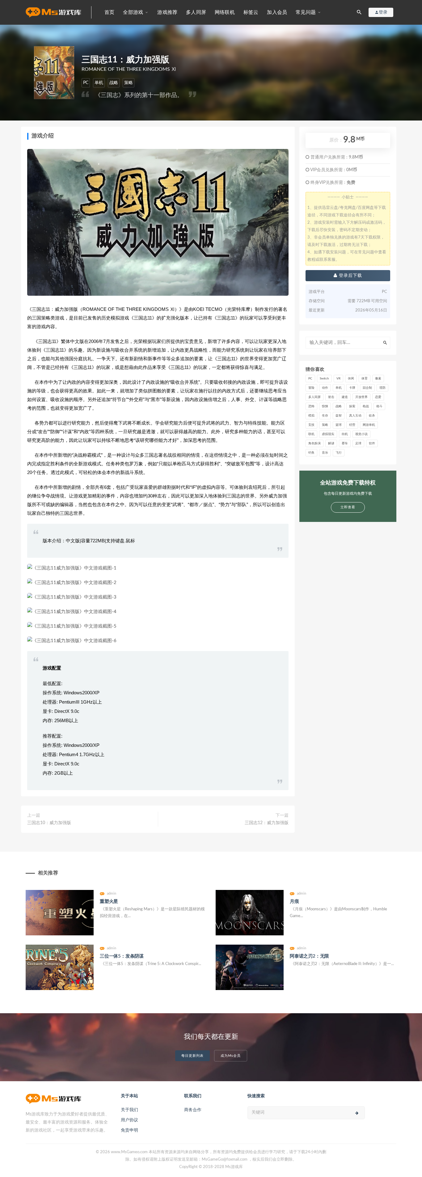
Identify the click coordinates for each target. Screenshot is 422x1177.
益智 (338, 415)
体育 (364, 378)
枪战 (366, 406)
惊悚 (325, 406)
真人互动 (355, 415)
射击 (331, 397)
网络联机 (225, 12)
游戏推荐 (167, 12)
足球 (358, 443)
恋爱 (378, 397)
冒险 (311, 387)
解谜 (331, 443)
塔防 (382, 387)
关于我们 (129, 1110)
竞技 (311, 424)
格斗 (379, 406)
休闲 (351, 378)
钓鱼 (311, 452)
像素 (378, 378)
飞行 (338, 452)
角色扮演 (314, 443)
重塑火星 (109, 901)
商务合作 (192, 1110)
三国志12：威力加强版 (267, 823)
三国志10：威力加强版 (49, 823)
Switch (324, 378)
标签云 (251, 12)
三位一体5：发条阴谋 (122, 956)
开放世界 (361, 397)
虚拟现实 (328, 434)
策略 (128, 83)
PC (85, 83)
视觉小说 (361, 434)
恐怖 (311, 406)
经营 (352, 424)
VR (338, 378)
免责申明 (129, 1130)
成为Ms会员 (231, 1055)
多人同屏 (196, 12)
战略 (113, 83)
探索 (352, 406)
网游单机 (369, 424)
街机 (345, 434)
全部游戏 (133, 12)
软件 (372, 443)
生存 (325, 415)
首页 (109, 12)
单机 (99, 83)
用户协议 (129, 1120)
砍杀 (372, 415)
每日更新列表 (192, 1055)
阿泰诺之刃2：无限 (309, 956)
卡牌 (352, 387)
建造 (345, 397)
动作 (325, 387)
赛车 (345, 443)
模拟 (311, 415)
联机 (311, 434)
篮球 (338, 424)
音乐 (325, 452)
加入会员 (277, 12)
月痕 (294, 901)
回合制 (367, 387)
